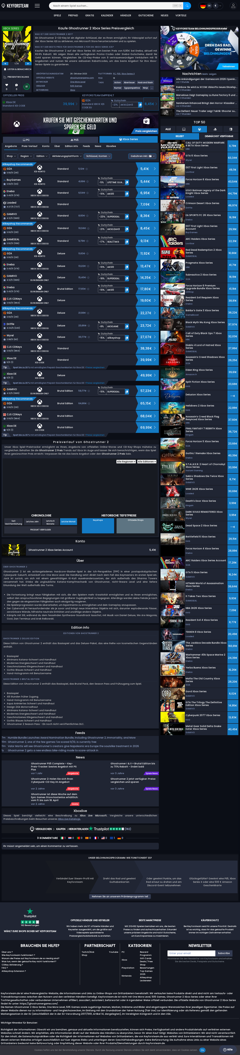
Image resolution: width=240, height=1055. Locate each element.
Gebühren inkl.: (139, 156)
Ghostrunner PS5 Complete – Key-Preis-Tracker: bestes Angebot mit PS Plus (54, 766)
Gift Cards (145, 958)
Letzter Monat (68, 521)
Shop (10, 156)
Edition (40, 156)
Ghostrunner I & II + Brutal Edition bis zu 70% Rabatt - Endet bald (133, 765)
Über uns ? (7, 952)
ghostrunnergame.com (82, 77)
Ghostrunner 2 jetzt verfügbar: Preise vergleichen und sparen (133, 780)
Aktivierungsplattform (65, 156)
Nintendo (127, 975)
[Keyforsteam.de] (15, 5)
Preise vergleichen (95, 367)
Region (25, 156)
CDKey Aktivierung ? (12, 964)
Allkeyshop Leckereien (146, 979)
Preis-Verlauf (29, 146)
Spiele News (152, 773)
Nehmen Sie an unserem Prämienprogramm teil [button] (120, 896)
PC (114, 73)
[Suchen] (187, 5)
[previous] (5, 63)
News (98, 146)
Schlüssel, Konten (96, 156)
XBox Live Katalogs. (69, 819)
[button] (233, 5)
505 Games (76, 85)
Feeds (86, 146)
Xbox (72, 90)
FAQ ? (5, 967)
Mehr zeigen (209, 74)
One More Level (77, 81)
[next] (28, 63)
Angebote (11, 146)
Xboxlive (111, 146)
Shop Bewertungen (147, 966)
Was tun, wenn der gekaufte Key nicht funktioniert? (29, 961)
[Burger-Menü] (37, 5)
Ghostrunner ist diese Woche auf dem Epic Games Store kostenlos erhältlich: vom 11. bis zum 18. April (54, 797)
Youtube (113, 952)
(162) (127, 829)
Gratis (75, 804)
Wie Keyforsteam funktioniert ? (18, 955)
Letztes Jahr (32, 521)
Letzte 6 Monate (50, 522)
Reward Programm (146, 953)
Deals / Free (146, 961)
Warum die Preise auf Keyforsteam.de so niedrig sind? (30, 958)
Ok (202, 1050)
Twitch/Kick (88, 952)
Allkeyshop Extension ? (14, 971)
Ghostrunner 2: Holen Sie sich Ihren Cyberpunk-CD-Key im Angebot (52, 780)
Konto (45, 146)
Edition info (71, 146)
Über (57, 146)
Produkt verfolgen (40, 529)
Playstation (128, 967)
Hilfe (229, 1049)
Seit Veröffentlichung (13, 522)
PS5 (118, 73)
